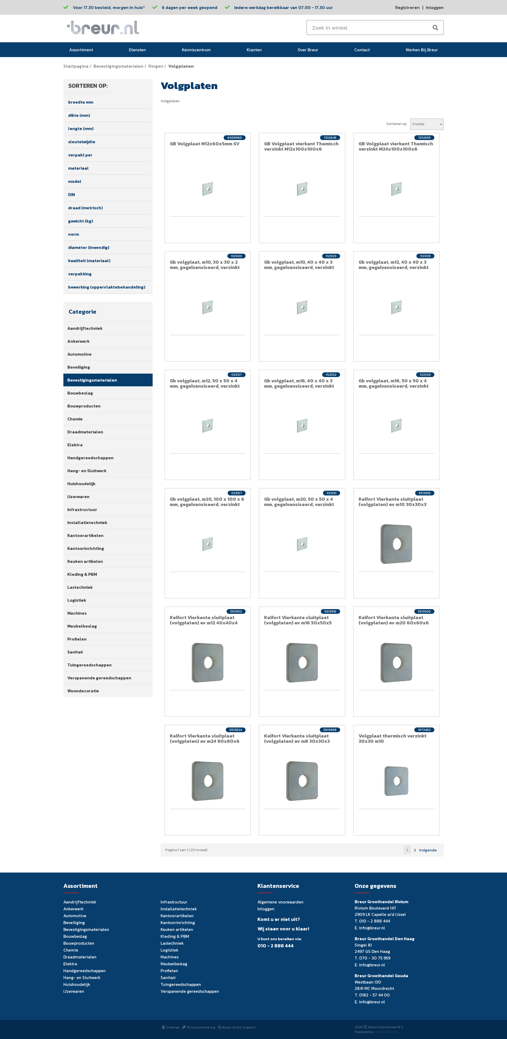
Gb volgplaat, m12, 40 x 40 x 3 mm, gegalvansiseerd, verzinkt (394, 264)
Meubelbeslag (82, 626)
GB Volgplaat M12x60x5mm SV (205, 143)
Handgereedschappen (90, 457)
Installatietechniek (87, 522)
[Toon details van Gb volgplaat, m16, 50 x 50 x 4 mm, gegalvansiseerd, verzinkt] (397, 426)
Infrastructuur (82, 509)
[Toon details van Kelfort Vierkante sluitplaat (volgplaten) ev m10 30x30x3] (397, 544)
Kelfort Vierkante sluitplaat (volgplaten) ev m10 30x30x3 (392, 501)
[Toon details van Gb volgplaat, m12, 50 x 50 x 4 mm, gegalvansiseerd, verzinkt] (208, 426)
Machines (77, 613)
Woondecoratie (83, 691)
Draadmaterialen (85, 432)
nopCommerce (386, 1031)
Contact (362, 50)
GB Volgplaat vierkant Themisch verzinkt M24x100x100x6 (396, 146)
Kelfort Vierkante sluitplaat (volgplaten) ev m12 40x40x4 (204, 620)
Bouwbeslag (80, 393)
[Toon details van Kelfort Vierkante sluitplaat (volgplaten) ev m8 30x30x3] (302, 781)
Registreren (407, 7)
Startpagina (75, 66)
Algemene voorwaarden (280, 902)
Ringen (155, 66)
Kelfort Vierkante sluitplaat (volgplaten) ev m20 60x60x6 (394, 620)
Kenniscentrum (196, 50)
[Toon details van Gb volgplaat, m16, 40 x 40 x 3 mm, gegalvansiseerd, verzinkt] (302, 426)
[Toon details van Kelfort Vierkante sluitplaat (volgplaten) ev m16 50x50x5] (302, 663)
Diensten (137, 50)
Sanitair (75, 652)
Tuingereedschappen (89, 665)
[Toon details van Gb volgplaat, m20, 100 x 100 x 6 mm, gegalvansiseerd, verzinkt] (208, 544)
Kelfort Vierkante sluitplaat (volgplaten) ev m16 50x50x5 (298, 620)
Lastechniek (80, 587)
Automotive (79, 354)
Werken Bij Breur (422, 50)
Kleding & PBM (82, 574)
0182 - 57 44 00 (374, 995)
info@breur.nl (372, 928)
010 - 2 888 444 (275, 945)
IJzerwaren (78, 496)
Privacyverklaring (201, 1027)
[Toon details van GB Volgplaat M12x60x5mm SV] (208, 189)
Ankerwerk (78, 341)
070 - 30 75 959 (374, 958)
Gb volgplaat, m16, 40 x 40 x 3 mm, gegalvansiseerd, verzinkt (299, 383)
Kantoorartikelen (85, 535)
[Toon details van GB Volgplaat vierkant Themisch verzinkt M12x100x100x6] (302, 189)
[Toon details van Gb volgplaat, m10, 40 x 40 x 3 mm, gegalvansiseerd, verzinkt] (302, 307)
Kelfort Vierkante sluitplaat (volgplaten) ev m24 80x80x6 (205, 738)
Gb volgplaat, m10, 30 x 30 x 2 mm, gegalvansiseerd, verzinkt (205, 264)
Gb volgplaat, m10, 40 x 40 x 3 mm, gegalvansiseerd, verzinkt (299, 264)
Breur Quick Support (239, 1027)
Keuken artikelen (85, 561)
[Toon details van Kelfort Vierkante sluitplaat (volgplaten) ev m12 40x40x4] (208, 663)
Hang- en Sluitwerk (87, 470)
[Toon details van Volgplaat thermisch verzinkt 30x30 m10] (397, 781)
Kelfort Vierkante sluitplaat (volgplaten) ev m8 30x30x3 (297, 738)
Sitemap (173, 1027)
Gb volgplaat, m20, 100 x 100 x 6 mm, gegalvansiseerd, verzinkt (207, 501)
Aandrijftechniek (85, 328)
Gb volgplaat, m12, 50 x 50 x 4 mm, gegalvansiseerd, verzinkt (205, 383)
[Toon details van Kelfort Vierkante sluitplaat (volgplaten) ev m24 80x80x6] (208, 781)
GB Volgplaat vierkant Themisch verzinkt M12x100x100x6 (301, 146)
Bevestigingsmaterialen (118, 66)
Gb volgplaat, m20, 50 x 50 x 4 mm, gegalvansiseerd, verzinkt (299, 501)
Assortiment (81, 50)
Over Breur (308, 50)
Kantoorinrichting (85, 548)
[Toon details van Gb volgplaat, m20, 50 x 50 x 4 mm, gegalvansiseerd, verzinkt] (302, 544)
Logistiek (76, 600)
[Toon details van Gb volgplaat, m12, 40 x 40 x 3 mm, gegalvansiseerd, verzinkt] (397, 307)
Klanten (254, 50)
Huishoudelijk (81, 483)
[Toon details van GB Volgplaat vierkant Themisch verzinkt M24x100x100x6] (397, 189)
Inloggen (435, 7)
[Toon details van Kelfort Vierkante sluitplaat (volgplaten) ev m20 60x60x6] (397, 663)
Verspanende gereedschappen (99, 678)
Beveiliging (78, 367)
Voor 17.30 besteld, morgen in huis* (109, 7)
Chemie (75, 419)
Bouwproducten (84, 406)
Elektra (75, 445)
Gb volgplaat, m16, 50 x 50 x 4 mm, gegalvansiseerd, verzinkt (394, 383)
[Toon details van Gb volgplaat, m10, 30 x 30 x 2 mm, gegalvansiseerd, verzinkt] (208, 307)
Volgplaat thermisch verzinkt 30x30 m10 (392, 738)
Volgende (428, 850)
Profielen (77, 639)
